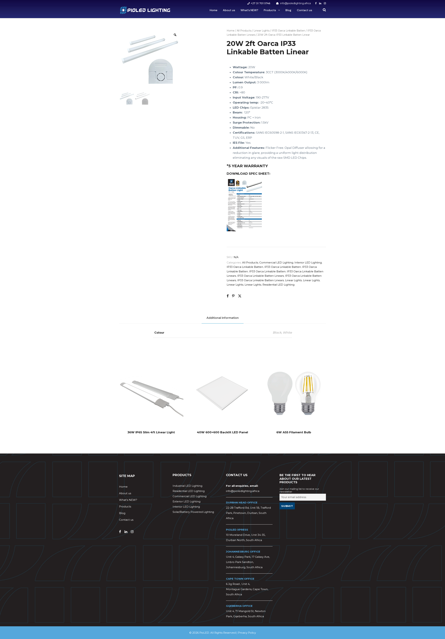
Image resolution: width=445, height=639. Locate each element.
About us (229, 10)
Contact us (304, 10)
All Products (244, 30)
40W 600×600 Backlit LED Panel (222, 432)
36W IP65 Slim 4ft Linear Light (151, 432)
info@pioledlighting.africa (295, 3)
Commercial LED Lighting (276, 262)
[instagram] (325, 3)
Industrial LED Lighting (187, 485)
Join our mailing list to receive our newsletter (299, 490)
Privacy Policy (247, 632)
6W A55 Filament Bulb (293, 432)
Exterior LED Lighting (186, 501)
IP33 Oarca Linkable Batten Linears (260, 275)
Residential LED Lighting (278, 284)
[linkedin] (320, 3)
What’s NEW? (249, 10)
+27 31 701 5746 (260, 3)
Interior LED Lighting (308, 262)
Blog (288, 10)
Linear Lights (261, 30)
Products (270, 10)
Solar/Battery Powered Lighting (193, 512)
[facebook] (316, 3)
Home (213, 10)
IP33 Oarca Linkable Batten (288, 30)
